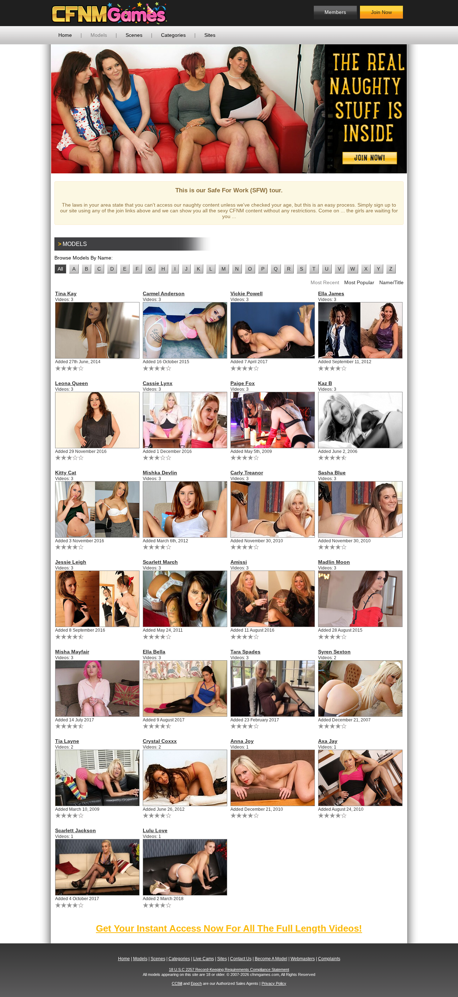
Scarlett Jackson (75, 830)
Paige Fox (242, 383)
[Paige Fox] (272, 420)
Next (417, 109)
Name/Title (391, 282)
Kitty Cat (65, 472)
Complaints (329, 958)
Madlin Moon (334, 562)
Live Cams (203, 958)
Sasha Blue (332, 472)
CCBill (177, 983)
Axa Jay (327, 741)
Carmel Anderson (164, 293)
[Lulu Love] (185, 867)
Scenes (134, 35)
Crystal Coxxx (160, 741)
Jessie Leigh (70, 562)
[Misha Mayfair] (97, 688)
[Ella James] (360, 330)
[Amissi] (272, 599)
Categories (173, 35)
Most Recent (325, 282)
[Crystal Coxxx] (185, 778)
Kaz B (325, 383)
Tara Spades (245, 652)
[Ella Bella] (185, 688)
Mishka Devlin (160, 472)
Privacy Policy (274, 983)
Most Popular (359, 282)
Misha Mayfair (72, 652)
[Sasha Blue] (360, 509)
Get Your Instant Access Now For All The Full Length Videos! (229, 928)
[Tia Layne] (97, 778)
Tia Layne (67, 741)
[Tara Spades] (272, 688)
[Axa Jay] (360, 778)
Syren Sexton (334, 652)
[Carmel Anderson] (185, 330)
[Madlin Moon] (360, 599)
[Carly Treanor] (272, 509)
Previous (40, 109)
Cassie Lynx (157, 383)
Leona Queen (71, 383)
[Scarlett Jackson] (97, 867)
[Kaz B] (360, 420)
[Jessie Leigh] (97, 599)
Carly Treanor (246, 472)
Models (99, 35)
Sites (209, 35)
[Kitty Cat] (97, 509)
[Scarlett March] (185, 599)
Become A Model (271, 958)
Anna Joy (242, 741)
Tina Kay (66, 293)
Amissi (238, 562)
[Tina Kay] (97, 330)
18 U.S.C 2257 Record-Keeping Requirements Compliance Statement (229, 969)
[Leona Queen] (97, 420)
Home (65, 35)
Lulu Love (155, 830)
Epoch (196, 983)
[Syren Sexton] (360, 688)
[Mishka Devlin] (185, 509)
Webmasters (303, 958)
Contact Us (241, 958)
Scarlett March (160, 562)
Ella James (331, 293)
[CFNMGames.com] (109, 13)
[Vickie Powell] (272, 330)
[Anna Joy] (272, 778)
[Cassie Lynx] (185, 420)
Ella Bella (154, 652)
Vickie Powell (246, 293)
